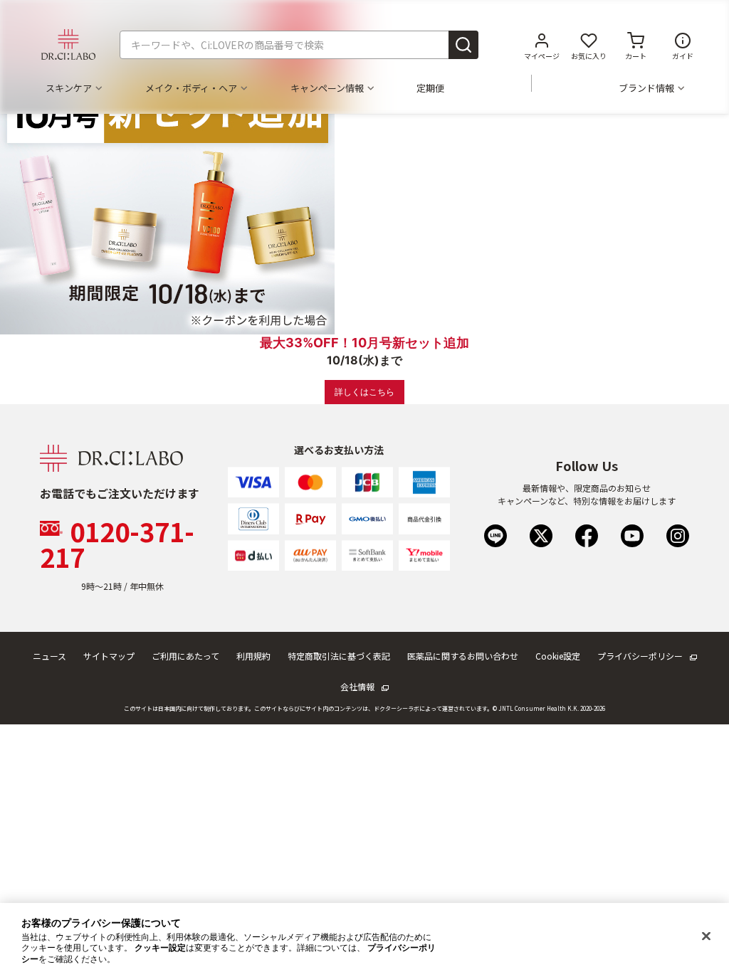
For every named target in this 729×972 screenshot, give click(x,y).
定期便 (430, 88)
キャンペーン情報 (327, 88)
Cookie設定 (557, 656)
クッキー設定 (160, 948)
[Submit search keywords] (463, 45)
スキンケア (69, 88)
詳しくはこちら (364, 391)
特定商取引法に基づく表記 (339, 656)
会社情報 (357, 686)
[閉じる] (706, 936)
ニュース (49, 656)
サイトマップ (109, 656)
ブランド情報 (646, 88)
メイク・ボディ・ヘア (191, 88)
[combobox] (299, 45)
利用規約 (253, 656)
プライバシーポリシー (640, 656)
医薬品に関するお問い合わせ (462, 656)
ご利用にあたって (185, 656)
